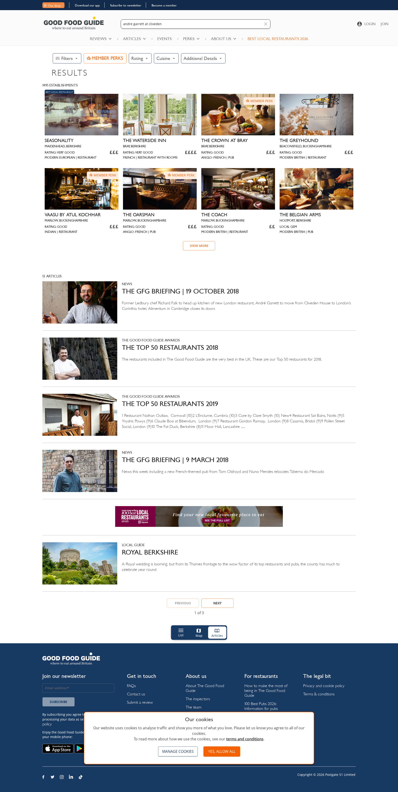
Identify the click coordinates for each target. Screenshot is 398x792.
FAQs (131, 685)
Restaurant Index (56, 785)
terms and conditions (244, 739)
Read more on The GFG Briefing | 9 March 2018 (199, 474)
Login (370, 24)
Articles (132, 38)
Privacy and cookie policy (324, 685)
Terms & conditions (318, 693)
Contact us (136, 693)
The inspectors (198, 698)
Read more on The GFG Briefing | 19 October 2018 (199, 305)
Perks (188, 38)
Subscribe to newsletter (125, 5)
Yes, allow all (221, 751)
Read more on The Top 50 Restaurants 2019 (199, 418)
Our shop (54, 5)
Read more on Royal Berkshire (199, 566)
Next (217, 603)
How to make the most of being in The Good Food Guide (265, 690)
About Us (221, 38)
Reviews (98, 38)
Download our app (87, 5)
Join (385, 24)
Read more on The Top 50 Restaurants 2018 (199, 362)
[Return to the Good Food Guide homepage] (73, 22)
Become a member (164, 5)
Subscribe (58, 702)
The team (194, 707)
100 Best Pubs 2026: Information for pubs (261, 706)
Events (164, 38)
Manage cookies (178, 751)
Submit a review (140, 702)
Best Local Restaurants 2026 (278, 38)
